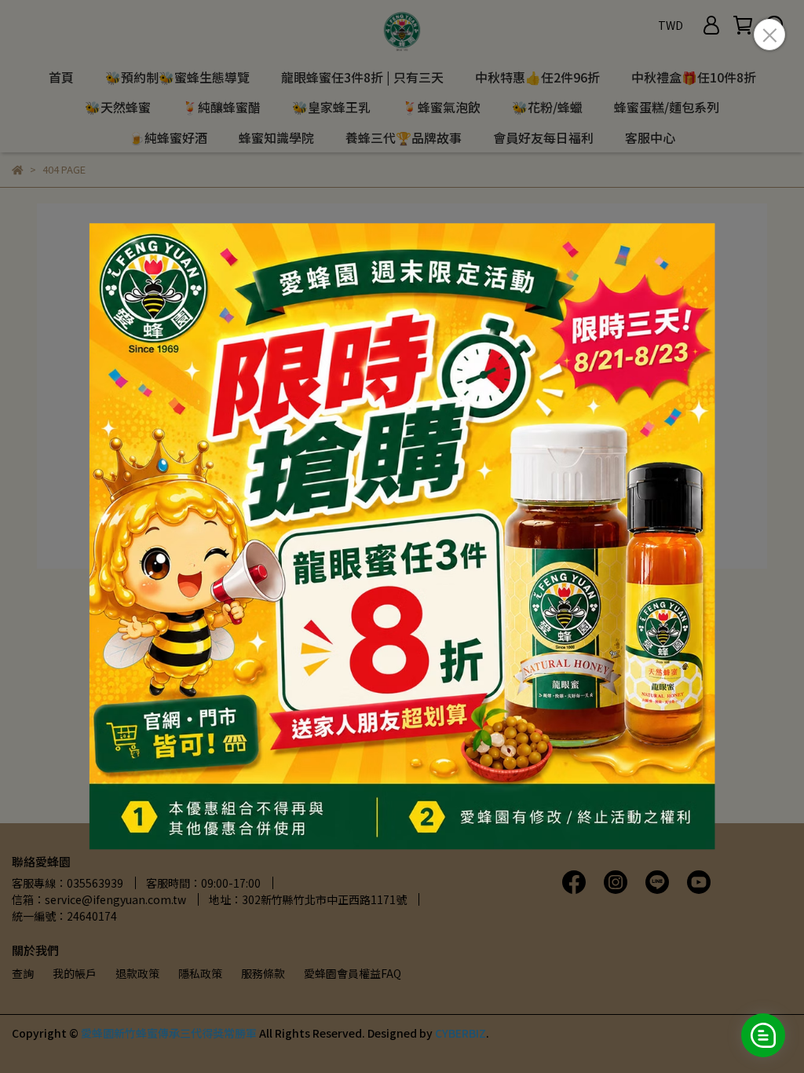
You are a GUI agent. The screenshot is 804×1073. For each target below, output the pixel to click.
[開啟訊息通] (763, 1035)
